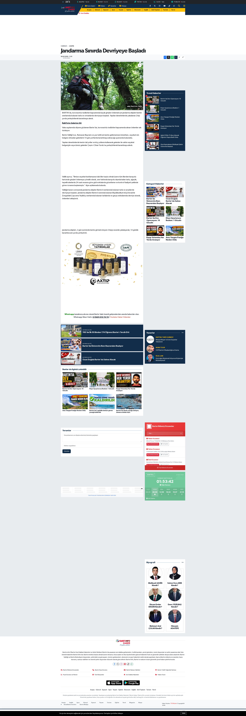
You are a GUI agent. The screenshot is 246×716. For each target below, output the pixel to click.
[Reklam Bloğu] (102, 263)
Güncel (97, 10)
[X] (117, 664)
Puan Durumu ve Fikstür (70, 674)
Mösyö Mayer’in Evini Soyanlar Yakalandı (166, 341)
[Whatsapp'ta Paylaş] (172, 57)
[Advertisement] (123, 30)
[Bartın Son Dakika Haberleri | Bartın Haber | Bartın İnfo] (68, 9)
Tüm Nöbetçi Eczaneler (166, 467)
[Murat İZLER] (150, 349)
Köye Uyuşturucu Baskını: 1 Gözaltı (101, 389)
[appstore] (114, 683)
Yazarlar (113, 6)
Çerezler (127, 713)
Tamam (183, 713)
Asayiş (89, 10)
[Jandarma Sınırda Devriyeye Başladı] (102, 86)
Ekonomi (137, 10)
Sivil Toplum (155, 10)
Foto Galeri (91, 6)
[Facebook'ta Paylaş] (165, 57)
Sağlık (146, 10)
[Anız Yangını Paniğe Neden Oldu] (75, 401)
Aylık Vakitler (151, 498)
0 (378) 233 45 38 (153, 454)
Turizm (165, 10)
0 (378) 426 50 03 (153, 444)
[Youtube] (124, 664)
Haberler (64, 46)
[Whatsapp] (131, 664)
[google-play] (131, 683)
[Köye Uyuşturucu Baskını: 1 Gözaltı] (102, 380)
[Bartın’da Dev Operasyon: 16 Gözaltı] (75, 380)
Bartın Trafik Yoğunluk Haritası (167, 670)
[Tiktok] (128, 664)
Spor (113, 10)
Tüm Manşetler (99, 674)
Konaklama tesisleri (70, 704)
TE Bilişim (173, 703)
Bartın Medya (84, 704)
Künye (124, 6)
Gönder (66, 451)
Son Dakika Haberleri (132, 674)
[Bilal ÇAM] (150, 358)
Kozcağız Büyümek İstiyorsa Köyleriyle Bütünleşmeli (169, 359)
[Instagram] (121, 664)
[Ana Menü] (183, 6)
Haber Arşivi (161, 674)
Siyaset (105, 10)
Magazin (132, 702)
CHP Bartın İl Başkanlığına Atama (167, 350)
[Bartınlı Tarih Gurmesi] (150, 339)
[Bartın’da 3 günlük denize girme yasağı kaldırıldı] (102, 401)
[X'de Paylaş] (168, 57)
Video (103, 6)
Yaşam (121, 10)
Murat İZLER (160, 347)
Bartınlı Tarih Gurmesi (164, 337)
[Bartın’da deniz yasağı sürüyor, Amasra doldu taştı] (129, 401)
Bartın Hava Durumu (101, 670)
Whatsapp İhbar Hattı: (91, 317)
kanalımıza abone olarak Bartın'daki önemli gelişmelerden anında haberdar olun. (106, 314)
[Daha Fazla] (175, 57)
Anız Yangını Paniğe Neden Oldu (74, 410)
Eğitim (129, 10)
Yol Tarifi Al (165, 444)
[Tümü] (183, 333)
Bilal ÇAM (159, 356)
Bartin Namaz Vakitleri (133, 670)
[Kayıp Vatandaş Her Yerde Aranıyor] (129, 380)
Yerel (173, 10)
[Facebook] (114, 664)
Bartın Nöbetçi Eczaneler (71, 670)
